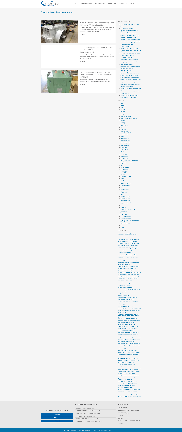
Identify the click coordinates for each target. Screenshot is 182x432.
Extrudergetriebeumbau (123, 293)
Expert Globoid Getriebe (127, 133)
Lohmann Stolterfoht (126, 176)
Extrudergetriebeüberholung (124, 301)
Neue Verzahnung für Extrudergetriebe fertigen (125, 348)
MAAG (122, 180)
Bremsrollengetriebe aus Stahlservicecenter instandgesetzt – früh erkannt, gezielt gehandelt (130, 30)
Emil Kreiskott (124, 125)
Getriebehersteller (125, 140)
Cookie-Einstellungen (84, 430)
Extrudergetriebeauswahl (130, 259)
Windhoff (123, 222)
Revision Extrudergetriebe (124, 362)
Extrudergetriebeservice (124, 292)
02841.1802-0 (122, 407)
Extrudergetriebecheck (133, 260)
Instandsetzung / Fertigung (89, 419)
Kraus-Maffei (124, 173)
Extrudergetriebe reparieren (124, 285)
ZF (121, 225)
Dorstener (123, 120)
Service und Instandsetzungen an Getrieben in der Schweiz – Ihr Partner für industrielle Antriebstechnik (130, 35)
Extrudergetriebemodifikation (134, 270)
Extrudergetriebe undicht (124, 295)
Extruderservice (124, 306)
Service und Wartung (126, 202)
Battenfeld (123, 105)
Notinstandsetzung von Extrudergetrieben (127, 350)
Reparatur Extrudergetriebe (131, 358)
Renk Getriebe (124, 193)
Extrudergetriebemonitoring (122, 272)
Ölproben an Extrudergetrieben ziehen (124, 394)
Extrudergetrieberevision (125, 287)
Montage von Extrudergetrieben (127, 345)
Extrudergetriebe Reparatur (129, 278)
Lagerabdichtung (129, 330)
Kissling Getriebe (125, 167)
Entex (122, 127)
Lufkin (122, 178)
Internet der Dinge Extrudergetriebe (132, 328)
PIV (121, 191)
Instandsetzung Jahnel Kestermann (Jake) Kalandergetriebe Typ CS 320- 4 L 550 (131, 50)
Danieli (122, 114)
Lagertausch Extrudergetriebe (132, 334)
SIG (121, 205)
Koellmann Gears (125, 169)
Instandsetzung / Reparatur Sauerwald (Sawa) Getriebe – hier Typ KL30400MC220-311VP (130, 55)
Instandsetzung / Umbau (85, 408)
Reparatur (121, 358)
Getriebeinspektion (125, 142)
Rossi (122, 194)
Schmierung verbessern (125, 367)
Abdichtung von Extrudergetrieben (127, 234)
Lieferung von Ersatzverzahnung (130, 343)
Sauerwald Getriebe (125, 200)
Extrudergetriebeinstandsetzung (127, 268)
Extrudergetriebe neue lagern (132, 274)
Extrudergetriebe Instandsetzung (128, 266)
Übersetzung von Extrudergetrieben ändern (134, 396)
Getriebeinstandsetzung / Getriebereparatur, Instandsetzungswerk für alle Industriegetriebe (131, 66)
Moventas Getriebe (125, 182)
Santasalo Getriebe (125, 196)
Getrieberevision (125, 145)
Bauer (122, 107)
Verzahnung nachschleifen (135, 376)
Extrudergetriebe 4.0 (121, 257)
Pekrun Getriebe (125, 189)
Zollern (122, 227)
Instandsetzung (124, 158)
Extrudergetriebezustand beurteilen (128, 299)
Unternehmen (57, 414)
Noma (122, 187)
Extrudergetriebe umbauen (134, 293)
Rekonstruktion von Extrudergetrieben (132, 356)
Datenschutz (73, 430)
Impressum (66, 430)
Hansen (122, 151)
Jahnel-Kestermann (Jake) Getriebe (129, 160)
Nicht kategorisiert (125, 185)
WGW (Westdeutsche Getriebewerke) (130, 220)
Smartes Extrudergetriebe (129, 375)
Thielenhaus (123, 207)
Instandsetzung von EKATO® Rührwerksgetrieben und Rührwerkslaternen (128, 44)
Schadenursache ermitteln (129, 366)
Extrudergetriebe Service (132, 290)
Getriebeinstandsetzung (127, 144)
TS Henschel (124, 211)
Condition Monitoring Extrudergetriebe (129, 245)
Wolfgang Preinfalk (125, 223)
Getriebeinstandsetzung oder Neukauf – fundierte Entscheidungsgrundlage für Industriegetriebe (131, 61)
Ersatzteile (123, 129)
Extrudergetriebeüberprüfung (128, 303)
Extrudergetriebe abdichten (131, 257)
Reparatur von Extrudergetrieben (124, 360)
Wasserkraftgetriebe (126, 216)
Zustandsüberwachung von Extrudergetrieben (125, 391)
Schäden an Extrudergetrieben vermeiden (129, 371)
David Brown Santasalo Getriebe (129, 118)
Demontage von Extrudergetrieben (127, 247)
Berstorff (123, 109)
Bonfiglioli (123, 111)
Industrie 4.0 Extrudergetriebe (129, 320)
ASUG (122, 104)
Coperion (123, 113)
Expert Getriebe (124, 131)
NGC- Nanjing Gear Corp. (126, 184)
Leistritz (123, 174)
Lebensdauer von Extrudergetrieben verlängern (125, 339)
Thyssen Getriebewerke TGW (128, 209)
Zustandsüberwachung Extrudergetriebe (133, 389)
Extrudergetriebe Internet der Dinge (123, 270)
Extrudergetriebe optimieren (123, 276)
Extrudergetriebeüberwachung (124, 304)
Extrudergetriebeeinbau (122, 262)
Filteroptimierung (128, 308)
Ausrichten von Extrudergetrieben (125, 239)
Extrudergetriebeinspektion (124, 264)
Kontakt (121, 423)
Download (57, 421)
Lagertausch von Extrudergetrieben (123, 336)
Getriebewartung (125, 149)
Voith (122, 213)
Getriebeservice (124, 147)
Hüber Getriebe (124, 154)
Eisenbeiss (123, 124)
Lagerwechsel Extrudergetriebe (133, 337)
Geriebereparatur (125, 138)
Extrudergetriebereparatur (125, 280)
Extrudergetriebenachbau (131, 272)
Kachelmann (124, 164)
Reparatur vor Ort (135, 360)
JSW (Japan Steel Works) (127, 162)
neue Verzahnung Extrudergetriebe (132, 346)
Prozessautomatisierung (85, 416)
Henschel (123, 153)
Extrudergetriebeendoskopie (133, 262)
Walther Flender (124, 214)
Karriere (57, 417)
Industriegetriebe (125, 156)
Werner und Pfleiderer (126, 218)
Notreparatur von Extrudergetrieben (126, 352)
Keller (122, 165)
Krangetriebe (124, 171)
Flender (122, 136)
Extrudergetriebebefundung (123, 260)
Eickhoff (123, 122)
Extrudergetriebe (125, 134)
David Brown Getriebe (126, 116)
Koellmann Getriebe (122, 330)
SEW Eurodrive (124, 203)
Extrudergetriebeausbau (122, 259)
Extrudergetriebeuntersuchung (124, 297)
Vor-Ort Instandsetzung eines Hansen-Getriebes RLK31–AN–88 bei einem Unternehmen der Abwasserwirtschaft (130, 75)
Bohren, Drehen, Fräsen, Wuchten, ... (90, 421)
